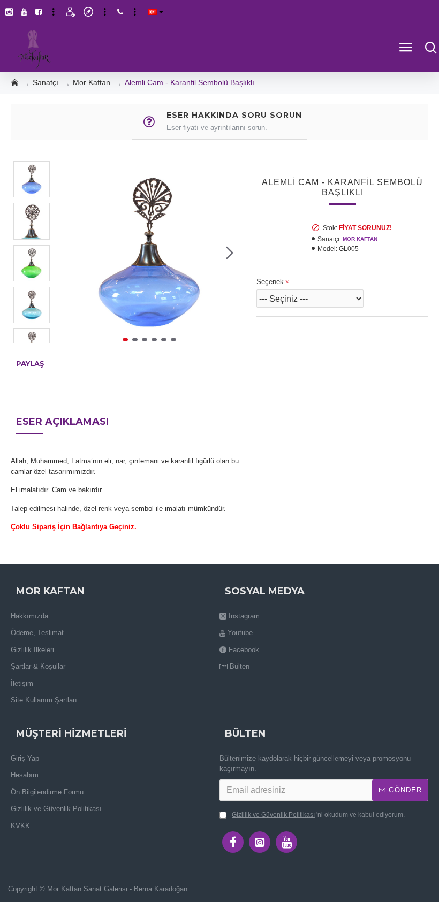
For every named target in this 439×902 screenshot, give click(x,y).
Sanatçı (45, 82)
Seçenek (270, 282)
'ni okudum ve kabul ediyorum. (318, 815)
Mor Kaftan (91, 82)
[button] (68, 252)
